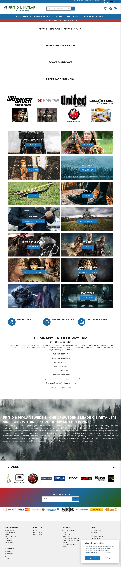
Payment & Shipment (69, 530)
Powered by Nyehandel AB (60, 566)
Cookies (64, 546)
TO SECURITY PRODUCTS (34, 221)
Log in (35, 530)
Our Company (9, 530)
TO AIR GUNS (87, 144)
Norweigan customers (69, 544)
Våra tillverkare (95, 538)
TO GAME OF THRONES (87, 272)
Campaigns (8, 538)
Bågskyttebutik (96, 530)
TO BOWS (34, 196)
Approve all (92, 558)
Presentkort (8, 540)
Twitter (9, 558)
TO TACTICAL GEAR (87, 221)
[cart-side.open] (115, 8)
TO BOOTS (87, 196)
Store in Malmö (10, 532)
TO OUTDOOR (87, 170)
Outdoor (40, 16)
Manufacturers (9, 542)
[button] (117, 1)
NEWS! (18, 16)
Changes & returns (11, 536)
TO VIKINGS (87, 247)
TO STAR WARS (87, 298)
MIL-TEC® (53, 16)
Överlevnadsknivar (97, 536)
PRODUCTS (27, 16)
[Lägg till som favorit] (105, 8)
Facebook (10, 551)
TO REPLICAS (33, 247)
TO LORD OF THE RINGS (33, 272)
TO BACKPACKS (34, 144)
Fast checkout (66, 536)
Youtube (9, 556)
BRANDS (99, 16)
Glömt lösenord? (38, 534)
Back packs (89, 16)
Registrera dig (38, 532)
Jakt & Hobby (95, 532)
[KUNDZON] (110, 8)
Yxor (92, 534)
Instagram (10, 553)
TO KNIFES (33, 170)
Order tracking (66, 534)
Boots (78, 16)
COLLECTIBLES (65, 16)
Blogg (7, 534)
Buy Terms (65, 532)
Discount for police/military (71, 538)
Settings (108, 558)
